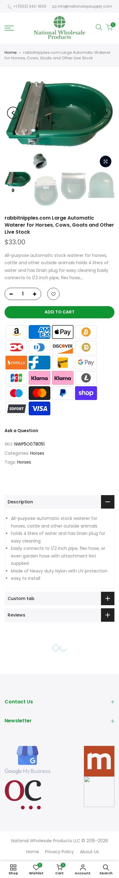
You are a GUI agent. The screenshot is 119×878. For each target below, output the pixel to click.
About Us (89, 852)
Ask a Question (21, 431)
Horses (37, 453)
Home (11, 52)
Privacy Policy (59, 852)
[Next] (106, 113)
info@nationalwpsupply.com (85, 6)
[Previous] (13, 113)
